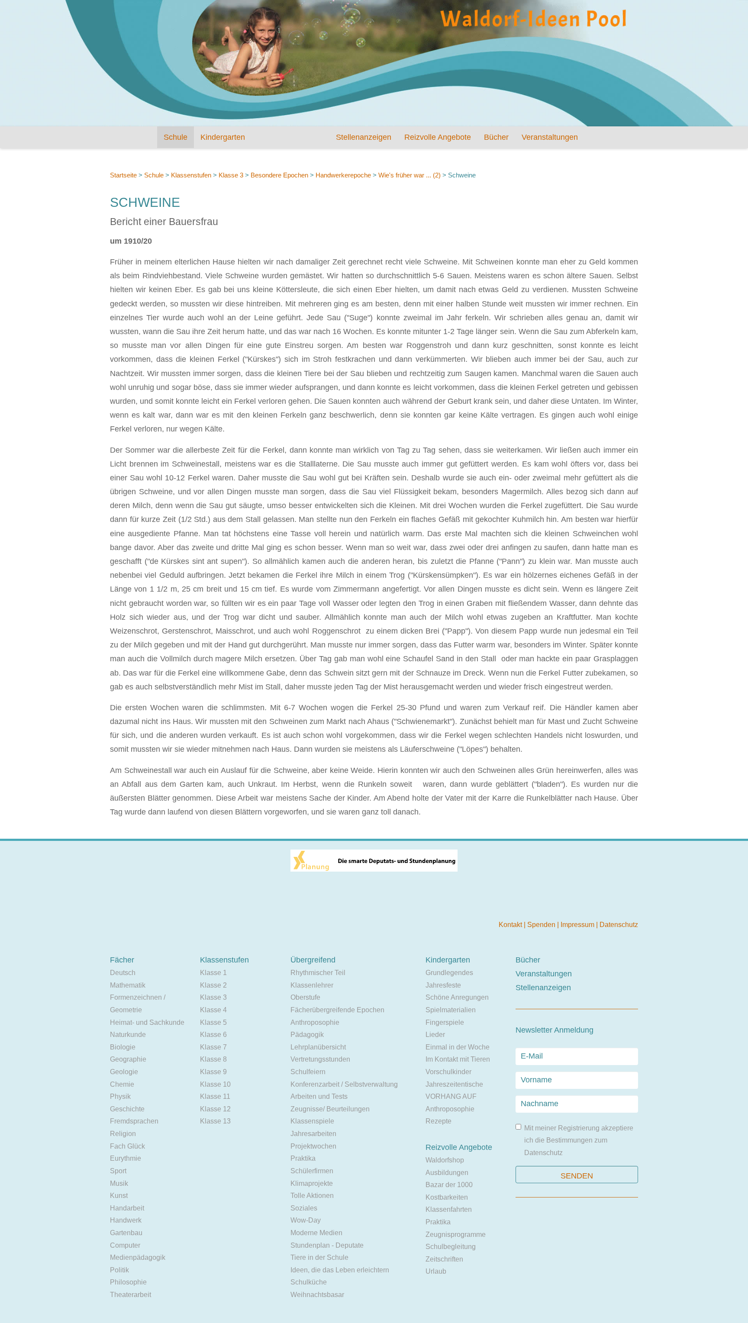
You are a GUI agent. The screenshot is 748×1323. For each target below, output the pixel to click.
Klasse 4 (213, 1010)
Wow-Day (305, 1220)
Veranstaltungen (550, 137)
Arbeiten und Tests (319, 1096)
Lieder (435, 1034)
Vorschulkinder (448, 1071)
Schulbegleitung (451, 1246)
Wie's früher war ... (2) (409, 175)
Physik (120, 1096)
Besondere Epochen (279, 175)
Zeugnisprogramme (456, 1234)
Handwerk (126, 1220)
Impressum (578, 924)
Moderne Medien (316, 1232)
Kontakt (511, 924)
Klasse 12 (215, 1109)
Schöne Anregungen (457, 997)
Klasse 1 (213, 972)
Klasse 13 (215, 1121)
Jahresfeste (443, 985)
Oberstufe (305, 997)
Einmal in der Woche (458, 1047)
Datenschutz (619, 924)
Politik (119, 1270)
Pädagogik (307, 1034)
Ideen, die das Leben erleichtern (339, 1270)
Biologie (122, 1047)
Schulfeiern (308, 1071)
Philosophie (128, 1282)
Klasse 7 (213, 1047)
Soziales (303, 1208)
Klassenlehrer (311, 985)
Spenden (542, 924)
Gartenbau (126, 1232)
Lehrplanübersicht (318, 1047)
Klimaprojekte (311, 1183)
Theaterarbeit (130, 1294)
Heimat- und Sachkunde (147, 1022)
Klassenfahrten (449, 1209)
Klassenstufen (191, 175)
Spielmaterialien (451, 1010)
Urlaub (436, 1271)
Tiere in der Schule (319, 1257)
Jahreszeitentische (454, 1084)
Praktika (303, 1158)
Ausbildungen (447, 1172)
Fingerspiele (445, 1022)
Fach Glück (127, 1146)
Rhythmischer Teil (317, 972)
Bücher (496, 137)
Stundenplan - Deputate (327, 1245)
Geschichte (127, 1109)
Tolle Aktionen (312, 1195)
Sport (118, 1171)
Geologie (124, 1071)
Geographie (128, 1059)
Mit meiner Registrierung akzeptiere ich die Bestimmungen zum (578, 1140)
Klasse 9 (213, 1071)
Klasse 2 (213, 985)
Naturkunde (128, 1034)
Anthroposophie (314, 1022)
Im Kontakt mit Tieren (458, 1059)
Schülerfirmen (311, 1171)
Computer (125, 1245)
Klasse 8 (213, 1059)
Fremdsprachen (134, 1121)
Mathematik (127, 985)
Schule (175, 137)
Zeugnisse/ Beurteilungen (330, 1109)
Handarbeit (127, 1208)
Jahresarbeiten (313, 1133)
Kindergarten (222, 137)
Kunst (119, 1195)
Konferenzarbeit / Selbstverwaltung (344, 1084)
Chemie (122, 1084)
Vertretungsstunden (320, 1059)
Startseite (123, 175)
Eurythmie (125, 1158)
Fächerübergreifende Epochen (337, 1010)
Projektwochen (313, 1146)
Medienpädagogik (137, 1257)
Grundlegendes (449, 972)
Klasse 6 (213, 1034)
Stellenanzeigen (363, 137)
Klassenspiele (312, 1121)
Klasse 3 (231, 175)
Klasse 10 (215, 1084)
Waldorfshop (445, 1160)
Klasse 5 (213, 1022)
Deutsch (122, 972)
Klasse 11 (215, 1096)
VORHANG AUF (451, 1096)
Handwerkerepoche (343, 175)
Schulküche (308, 1282)
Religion (123, 1133)
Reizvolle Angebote (437, 137)
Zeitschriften (444, 1259)
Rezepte (438, 1121)
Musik (119, 1183)
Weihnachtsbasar (317, 1294)
